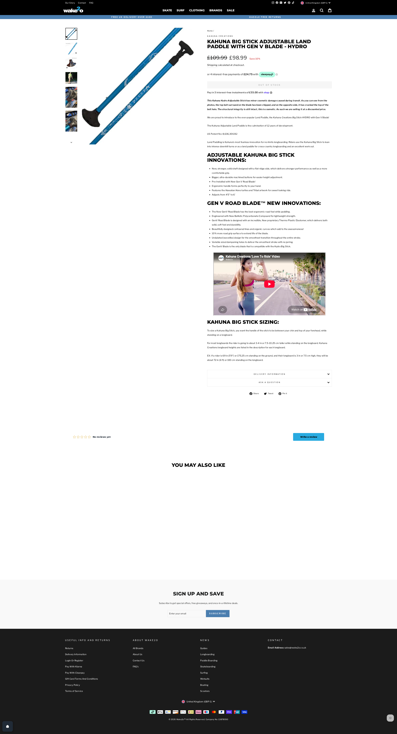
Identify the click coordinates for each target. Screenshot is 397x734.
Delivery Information (75, 654)
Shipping (212, 65)
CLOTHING (197, 10)
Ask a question (269, 382)
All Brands (138, 648)
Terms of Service (74, 691)
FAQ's (136, 666)
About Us (137, 654)
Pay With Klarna (73, 666)
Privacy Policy (72, 685)
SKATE (167, 10)
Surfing (204, 672)
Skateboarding (208, 666)
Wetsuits (205, 678)
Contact (82, 3)
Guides (203, 648)
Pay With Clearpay (75, 672)
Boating (204, 685)
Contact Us (139, 660)
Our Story (70, 3)
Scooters (205, 691)
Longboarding (207, 654)
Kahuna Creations (220, 36)
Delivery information (269, 374)
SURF (181, 10)
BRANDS (215, 10)
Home (210, 31)
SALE (230, 10)
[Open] (7, 726)
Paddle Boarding (208, 660)
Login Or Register (74, 660)
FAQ (91, 3)
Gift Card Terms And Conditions (81, 678)
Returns (69, 648)
